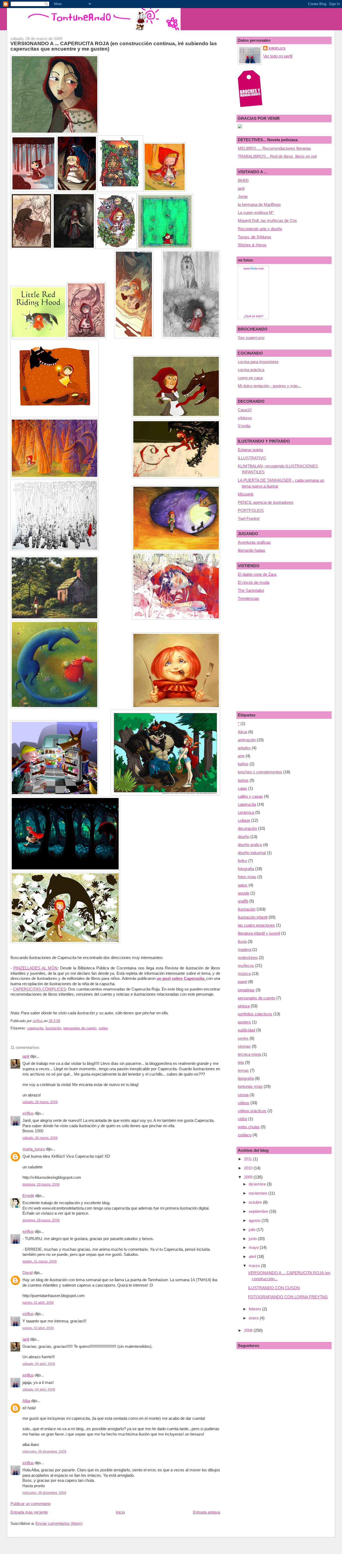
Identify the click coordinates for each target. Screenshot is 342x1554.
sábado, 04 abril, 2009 (38, 1363)
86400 (243, 180)
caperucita (35, 1028)
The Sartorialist (251, 590)
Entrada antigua (206, 1512)
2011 (248, 1159)
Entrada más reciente (29, 1512)
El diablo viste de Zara (257, 574)
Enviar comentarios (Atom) (59, 1523)
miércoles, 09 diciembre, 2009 (44, 1451)
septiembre (259, 1211)
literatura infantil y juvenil (259, 933)
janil (25, 1056)
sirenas (244, 1046)
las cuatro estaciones (256, 925)
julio (252, 1229)
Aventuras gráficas (254, 542)
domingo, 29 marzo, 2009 (41, 1184)
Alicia (242, 732)
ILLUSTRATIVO (252, 458)
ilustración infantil (252, 917)
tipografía (246, 1078)
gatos (242, 885)
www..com (253, 268)
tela (241, 1062)
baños (243, 764)
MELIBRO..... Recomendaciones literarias (274, 148)
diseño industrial (252, 852)
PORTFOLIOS (251, 510)
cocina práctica (251, 369)
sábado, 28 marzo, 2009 (40, 1102)
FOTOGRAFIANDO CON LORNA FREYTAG (288, 1297)
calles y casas (250, 796)
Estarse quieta (250, 449)
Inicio (120, 1512)
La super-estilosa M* (256, 212)
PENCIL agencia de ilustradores (265, 502)
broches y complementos (260, 772)
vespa (243, 1094)
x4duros (245, 418)
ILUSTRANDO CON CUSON (274, 1288)
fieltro (242, 860)
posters (244, 1022)
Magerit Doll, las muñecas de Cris (267, 220)
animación (247, 740)
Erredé (28, 1195)
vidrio (242, 1118)
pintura (244, 1006)
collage (244, 820)
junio (253, 1238)
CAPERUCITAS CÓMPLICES (39, 989)
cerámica (246, 812)
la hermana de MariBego (259, 204)
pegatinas (246, 990)
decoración (247, 828)
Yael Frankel (248, 518)
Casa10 (244, 410)
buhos (243, 780)
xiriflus (28, 1113)
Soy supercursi (251, 337)
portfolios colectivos (255, 1014)
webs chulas (249, 1127)
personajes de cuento (79, 1028)
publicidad (246, 1030)
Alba (26, 1400)
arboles (244, 748)
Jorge (243, 196)
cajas (242, 788)
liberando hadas (251, 550)
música (244, 973)
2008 (249, 1330)
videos (243, 1102)
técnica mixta (249, 1054)
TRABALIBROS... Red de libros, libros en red (277, 156)
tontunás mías (250, 1086)
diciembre (258, 1184)
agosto (255, 1220)
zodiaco (244, 1135)
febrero (255, 1309)
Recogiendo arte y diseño (260, 229)
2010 (249, 1168)
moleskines (248, 957)
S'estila (244, 426)
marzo (255, 1265)
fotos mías (247, 876)
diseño (243, 836)
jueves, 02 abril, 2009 (38, 1302)
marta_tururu (33, 1149)
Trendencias (248, 598)
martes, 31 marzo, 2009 (39, 1261)
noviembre (258, 1193)
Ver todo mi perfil (277, 56)
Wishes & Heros (252, 245)
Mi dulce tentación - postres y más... (269, 385)
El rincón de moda (253, 582)
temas (243, 1070)
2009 (249, 1177)
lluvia (242, 941)
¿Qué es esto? (253, 316)
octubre (256, 1202)
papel (242, 981)
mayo (254, 1247)
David (27, 1272)
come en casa (250, 377)
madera (244, 949)
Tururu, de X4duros (254, 237)
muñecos (246, 965)
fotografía (246, 868)
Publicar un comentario (30, 1503)
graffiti (243, 901)
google (243, 893)
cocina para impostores (258, 361)
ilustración (53, 1028)
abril (253, 1256)
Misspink (246, 494)
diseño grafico (250, 844)
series (103, 1028)
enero (254, 1318)
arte (241, 756)
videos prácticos (252, 1110)
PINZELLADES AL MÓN (35, 968)
